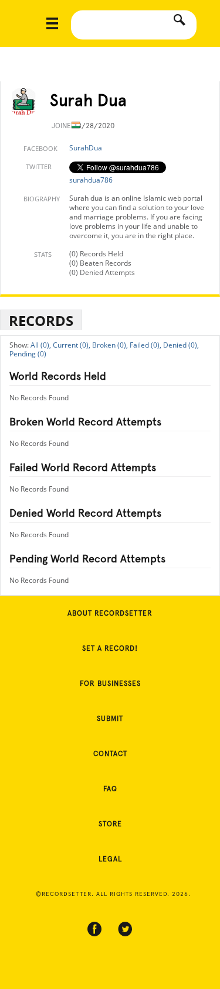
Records (41, 320)
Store (110, 824)
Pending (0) (27, 354)
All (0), (41, 345)
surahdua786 (91, 180)
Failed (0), (145, 345)
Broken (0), (110, 345)
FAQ (110, 789)
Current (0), (71, 345)
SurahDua (85, 148)
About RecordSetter (110, 613)
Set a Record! (110, 648)
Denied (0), (181, 345)
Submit (110, 719)
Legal (110, 859)
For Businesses (110, 683)
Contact (110, 754)
